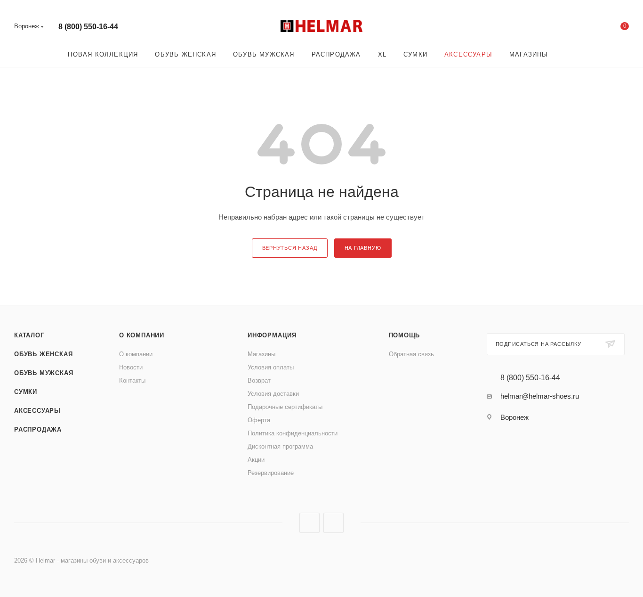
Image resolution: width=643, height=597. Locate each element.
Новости (131, 367)
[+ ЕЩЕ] (570, 54)
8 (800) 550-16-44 (88, 27)
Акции (256, 459)
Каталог (29, 335)
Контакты (132, 380)
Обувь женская (43, 354)
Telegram (333, 523)
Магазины (261, 354)
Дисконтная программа (280, 446)
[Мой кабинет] (586, 28)
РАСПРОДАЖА (38, 429)
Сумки (25, 391)
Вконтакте (309, 523)
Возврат (259, 380)
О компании (141, 335)
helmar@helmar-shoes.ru (539, 396)
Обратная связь (411, 354)
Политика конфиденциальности (293, 433)
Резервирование (271, 472)
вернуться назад (289, 248)
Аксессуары (37, 410)
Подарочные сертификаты (285, 406)
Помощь (404, 335)
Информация (272, 335)
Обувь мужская (43, 372)
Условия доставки (273, 393)
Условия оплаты (271, 367)
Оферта (259, 420)
